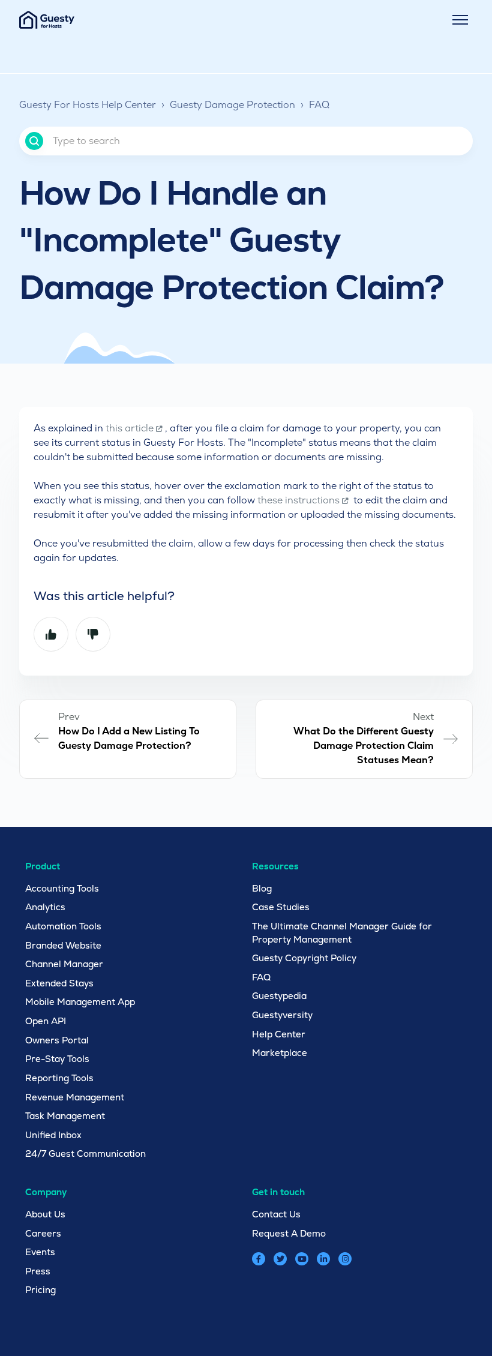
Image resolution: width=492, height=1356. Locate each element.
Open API (45, 1021)
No (93, 634)
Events (40, 1252)
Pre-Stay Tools (57, 1058)
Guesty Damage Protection (232, 104)
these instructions (298, 500)
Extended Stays (59, 983)
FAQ (319, 104)
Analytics (45, 907)
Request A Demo (289, 1233)
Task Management (65, 1115)
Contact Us (276, 1214)
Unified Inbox (53, 1135)
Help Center (278, 1034)
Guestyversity (282, 1015)
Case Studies (281, 907)
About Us (45, 1214)
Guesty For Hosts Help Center (87, 104)
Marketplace (279, 1052)
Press (37, 1271)
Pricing (40, 1289)
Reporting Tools (59, 1078)
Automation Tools (63, 926)
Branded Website (63, 945)
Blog (262, 888)
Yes (51, 634)
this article (130, 428)
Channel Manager (64, 964)
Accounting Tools (62, 888)
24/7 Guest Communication (85, 1153)
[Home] (46, 20)
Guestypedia (279, 995)
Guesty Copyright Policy (304, 958)
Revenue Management (74, 1097)
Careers (43, 1233)
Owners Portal (57, 1040)
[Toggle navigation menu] (460, 20)
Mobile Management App (80, 1001)
